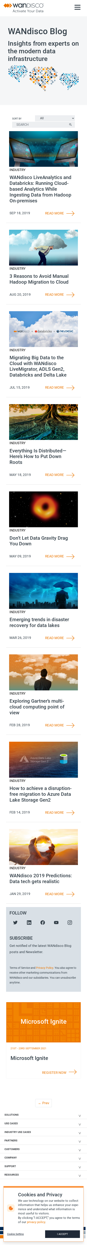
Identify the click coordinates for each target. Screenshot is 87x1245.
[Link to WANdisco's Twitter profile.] (15, 922)
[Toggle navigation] (77, 8)
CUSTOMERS (12, 1149)
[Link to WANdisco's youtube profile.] (56, 922)
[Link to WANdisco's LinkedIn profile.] (29, 922)
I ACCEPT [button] (62, 1234)
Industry (17, 170)
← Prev (43, 1103)
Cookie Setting (15, 1234)
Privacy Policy (44, 967)
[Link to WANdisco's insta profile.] (70, 922)
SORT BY (16, 118)
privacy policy (36, 1222)
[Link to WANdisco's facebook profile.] (42, 922)
